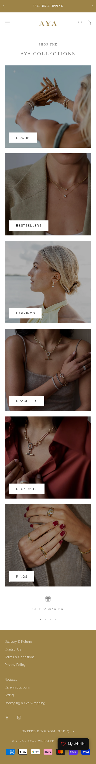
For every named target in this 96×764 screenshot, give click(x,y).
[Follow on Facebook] (7, 717)
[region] (48, 603)
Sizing (9, 695)
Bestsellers (29, 225)
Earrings (25, 313)
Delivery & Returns (19, 641)
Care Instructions (17, 687)
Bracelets (27, 401)
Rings (21, 576)
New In (23, 138)
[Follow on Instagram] (19, 717)
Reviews (11, 679)
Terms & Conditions (19, 657)
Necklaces (27, 489)
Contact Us (13, 649)
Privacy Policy (15, 665)
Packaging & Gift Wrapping (25, 703)
